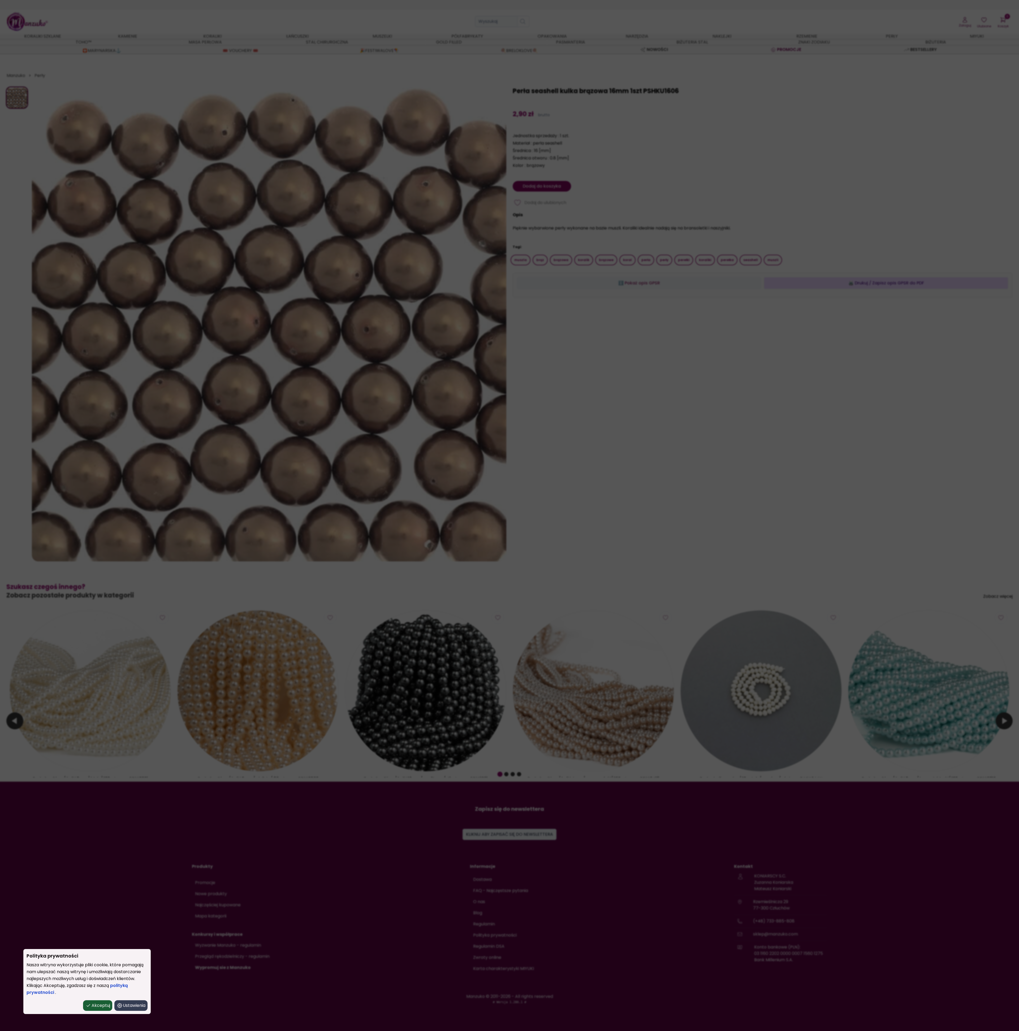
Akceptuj (101, 1005)
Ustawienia (134, 1005)
